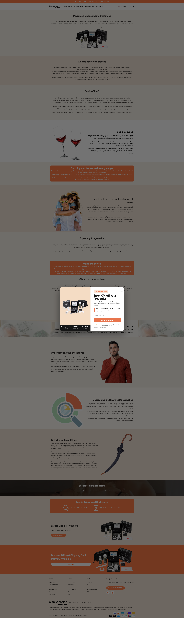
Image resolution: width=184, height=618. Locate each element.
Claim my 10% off (107, 320)
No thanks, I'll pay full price (100, 327)
